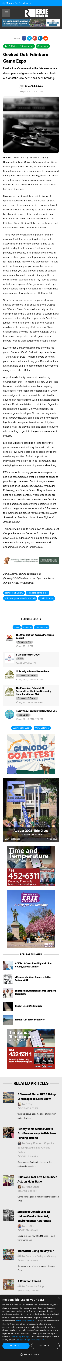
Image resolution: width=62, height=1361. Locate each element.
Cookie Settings (23, 1339)
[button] (31, 1354)
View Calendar (42, 728)
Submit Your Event (21, 728)
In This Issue (51, 839)
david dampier (46, 598)
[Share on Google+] (34, 38)
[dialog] (31, 1328)
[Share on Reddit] (45, 38)
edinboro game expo (37, 593)
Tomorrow (27, 627)
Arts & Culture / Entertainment (19, 46)
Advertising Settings (20, 1336)
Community (42, 46)
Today (16, 627)
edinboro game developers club (20, 598)
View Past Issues (12, 839)
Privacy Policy (37, 1339)
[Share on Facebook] (24, 38)
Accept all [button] (16, 1345)
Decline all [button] (45, 1345)
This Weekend (41, 627)
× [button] (58, 1298)
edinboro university (14, 593)
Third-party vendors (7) (26, 1320)
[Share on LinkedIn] (40, 38)
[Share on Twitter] (29, 38)
